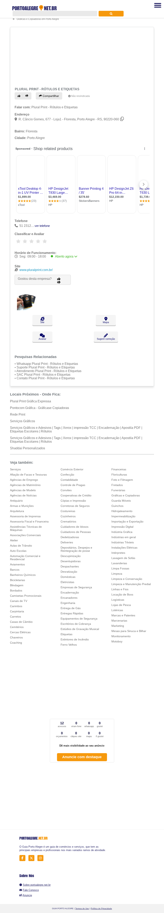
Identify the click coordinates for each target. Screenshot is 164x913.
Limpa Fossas (120, 568)
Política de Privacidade (101, 908)
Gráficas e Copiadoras (125, 495)
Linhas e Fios (119, 589)
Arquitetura (17, 511)
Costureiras (68, 511)
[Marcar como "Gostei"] (20, 95)
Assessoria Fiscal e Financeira (29, 521)
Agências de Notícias (23, 495)
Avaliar (42, 339)
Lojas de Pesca (121, 605)
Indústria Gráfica (121, 532)
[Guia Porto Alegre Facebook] (23, 858)
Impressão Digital (122, 526)
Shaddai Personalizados (27, 448)
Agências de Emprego (24, 479)
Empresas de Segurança (76, 587)
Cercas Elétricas (20, 632)
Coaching (16, 642)
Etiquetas (66, 634)
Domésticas (68, 576)
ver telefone (42, 225)
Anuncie (27, 895)
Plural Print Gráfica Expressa (30, 401)
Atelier (14, 540)
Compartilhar (50, 95)
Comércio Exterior (72, 469)
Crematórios (68, 521)
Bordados (16, 590)
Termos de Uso (82, 908)
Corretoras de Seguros (75, 505)
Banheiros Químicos (23, 574)
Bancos (14, 569)
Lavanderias (119, 563)
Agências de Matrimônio (25, 485)
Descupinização (71, 556)
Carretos (15, 616)
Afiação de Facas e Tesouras (28, 474)
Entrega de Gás (71, 608)
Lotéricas (117, 610)
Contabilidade (69, 479)
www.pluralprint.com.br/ (36, 270)
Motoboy (116, 641)
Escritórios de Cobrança (76, 623)
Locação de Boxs (122, 594)
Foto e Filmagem (122, 479)
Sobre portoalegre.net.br (37, 884)
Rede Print (17, 414)
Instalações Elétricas (124, 547)
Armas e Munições (22, 505)
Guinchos (117, 505)
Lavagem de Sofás (123, 558)
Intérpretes (118, 552)
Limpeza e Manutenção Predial (131, 584)
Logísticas (117, 599)
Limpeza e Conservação (126, 578)
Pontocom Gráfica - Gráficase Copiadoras (39, 408)
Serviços (15, 469)
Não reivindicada (80, 96)
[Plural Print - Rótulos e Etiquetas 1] (27, 309)
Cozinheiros (68, 516)
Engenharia (68, 603)
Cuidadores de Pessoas (76, 532)
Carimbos (16, 606)
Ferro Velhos (69, 644)
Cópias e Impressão (73, 500)
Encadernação (70, 592)
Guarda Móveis (121, 500)
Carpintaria (17, 611)
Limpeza (116, 573)
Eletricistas (67, 582)
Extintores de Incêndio (75, 639)
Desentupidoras (71, 561)
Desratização (69, 571)
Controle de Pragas (73, 485)
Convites (66, 490)
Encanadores (69, 597)
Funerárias (118, 490)
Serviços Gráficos (22, 421)
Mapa (106, 322)
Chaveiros (16, 637)
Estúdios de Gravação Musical (80, 629)
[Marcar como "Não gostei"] (27, 95)
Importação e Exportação (127, 521)
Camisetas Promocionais (25, 595)
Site (42, 322)
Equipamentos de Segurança (79, 618)
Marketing (117, 625)
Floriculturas (119, 474)
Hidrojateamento (121, 511)
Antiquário (16, 500)
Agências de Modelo (23, 490)
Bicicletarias (17, 580)
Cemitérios (17, 627)
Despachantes (70, 566)
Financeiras (118, 469)
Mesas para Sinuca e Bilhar (128, 631)
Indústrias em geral (123, 537)
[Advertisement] (81, 56)
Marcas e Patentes (123, 615)
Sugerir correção (106, 339)
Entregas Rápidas (72, 613)
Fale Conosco (31, 890)
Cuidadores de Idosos (74, 526)
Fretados (117, 485)
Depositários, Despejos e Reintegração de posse (76, 549)
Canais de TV (18, 601)
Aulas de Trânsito (21, 545)
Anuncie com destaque (82, 757)
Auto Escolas (18, 550)
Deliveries (67, 542)
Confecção (67, 474)
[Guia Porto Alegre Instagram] (41, 858)
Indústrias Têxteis (122, 542)
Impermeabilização (123, 516)
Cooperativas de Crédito (76, 495)
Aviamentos (17, 564)
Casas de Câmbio (21, 621)
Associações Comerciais (25, 535)
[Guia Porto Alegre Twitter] (32, 858)
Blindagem (16, 585)
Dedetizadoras (70, 537)
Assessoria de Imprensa (25, 516)
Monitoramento (121, 636)
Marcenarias (119, 620)
